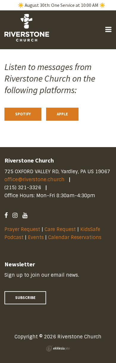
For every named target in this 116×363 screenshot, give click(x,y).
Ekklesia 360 (58, 348)
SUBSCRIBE (25, 297)
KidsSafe (90, 229)
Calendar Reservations (74, 237)
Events (36, 237)
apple (62, 114)
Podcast (13, 237)
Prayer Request (22, 229)
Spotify (23, 114)
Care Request (60, 229)
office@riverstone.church (34, 179)
